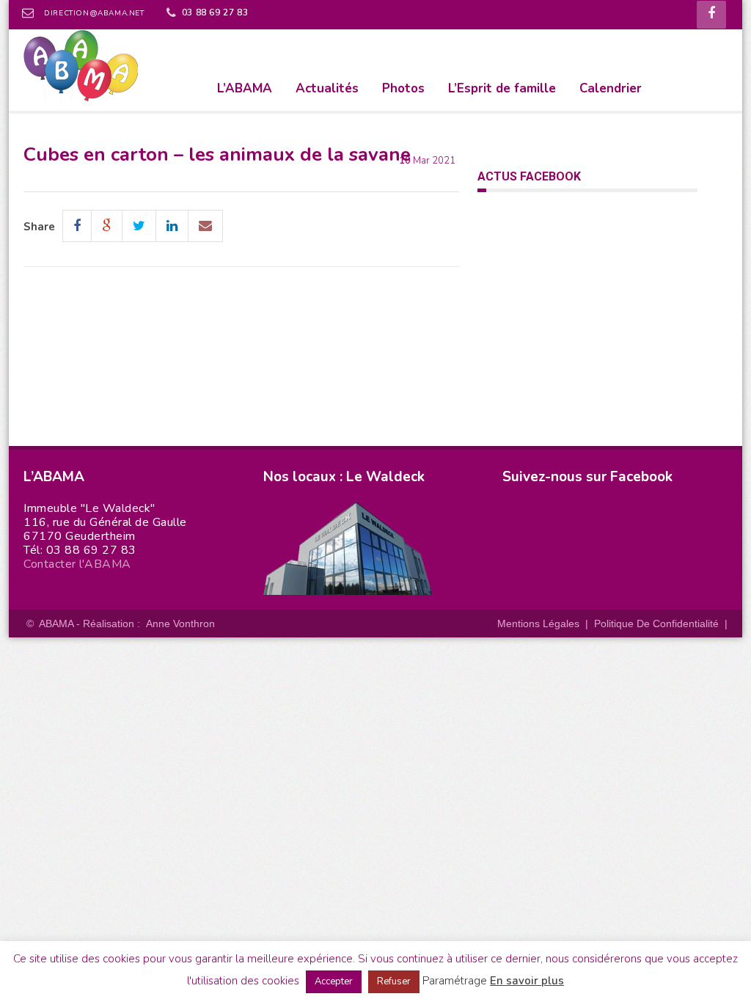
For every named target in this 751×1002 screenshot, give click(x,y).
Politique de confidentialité (656, 623)
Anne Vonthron (180, 623)
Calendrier (610, 88)
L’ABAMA (244, 88)
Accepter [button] (334, 981)
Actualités (327, 88)
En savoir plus (527, 980)
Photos (403, 88)
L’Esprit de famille (502, 88)
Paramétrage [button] (454, 980)
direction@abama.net (94, 13)
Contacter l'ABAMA (77, 564)
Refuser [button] (394, 981)
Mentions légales (538, 623)
